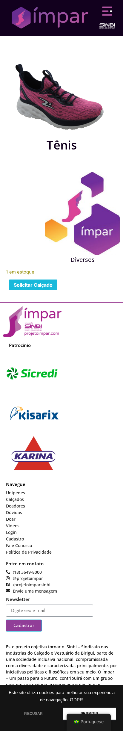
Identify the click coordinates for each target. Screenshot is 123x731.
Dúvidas (14, 512)
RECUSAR (33, 714)
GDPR (76, 699)
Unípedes (15, 493)
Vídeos (12, 525)
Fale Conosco (19, 545)
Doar (11, 519)
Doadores (15, 506)
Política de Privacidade (29, 552)
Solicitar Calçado (33, 285)
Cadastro (15, 539)
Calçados (15, 499)
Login (11, 532)
